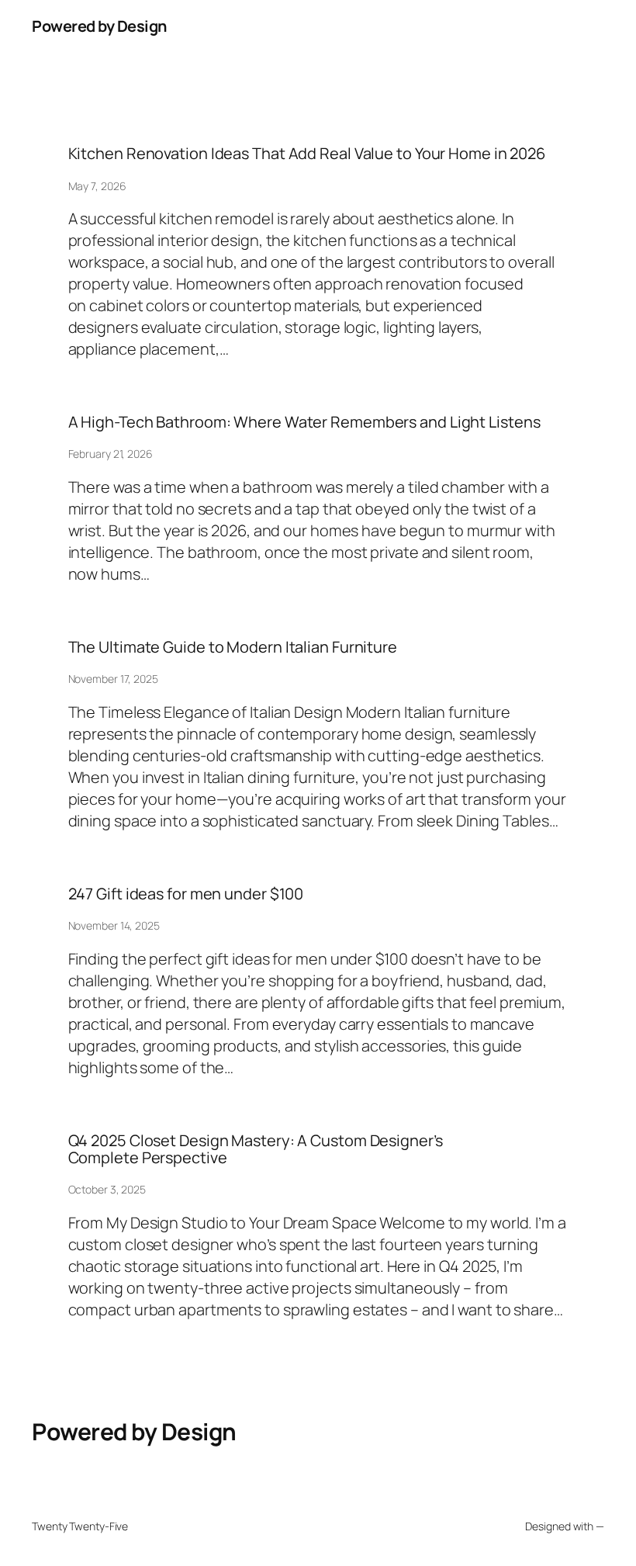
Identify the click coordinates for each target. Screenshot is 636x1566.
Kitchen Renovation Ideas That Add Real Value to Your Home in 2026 (307, 153)
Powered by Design (99, 26)
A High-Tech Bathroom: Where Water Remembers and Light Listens (304, 422)
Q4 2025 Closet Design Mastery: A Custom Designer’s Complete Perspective (255, 1149)
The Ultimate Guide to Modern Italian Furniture (232, 647)
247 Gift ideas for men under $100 (186, 894)
